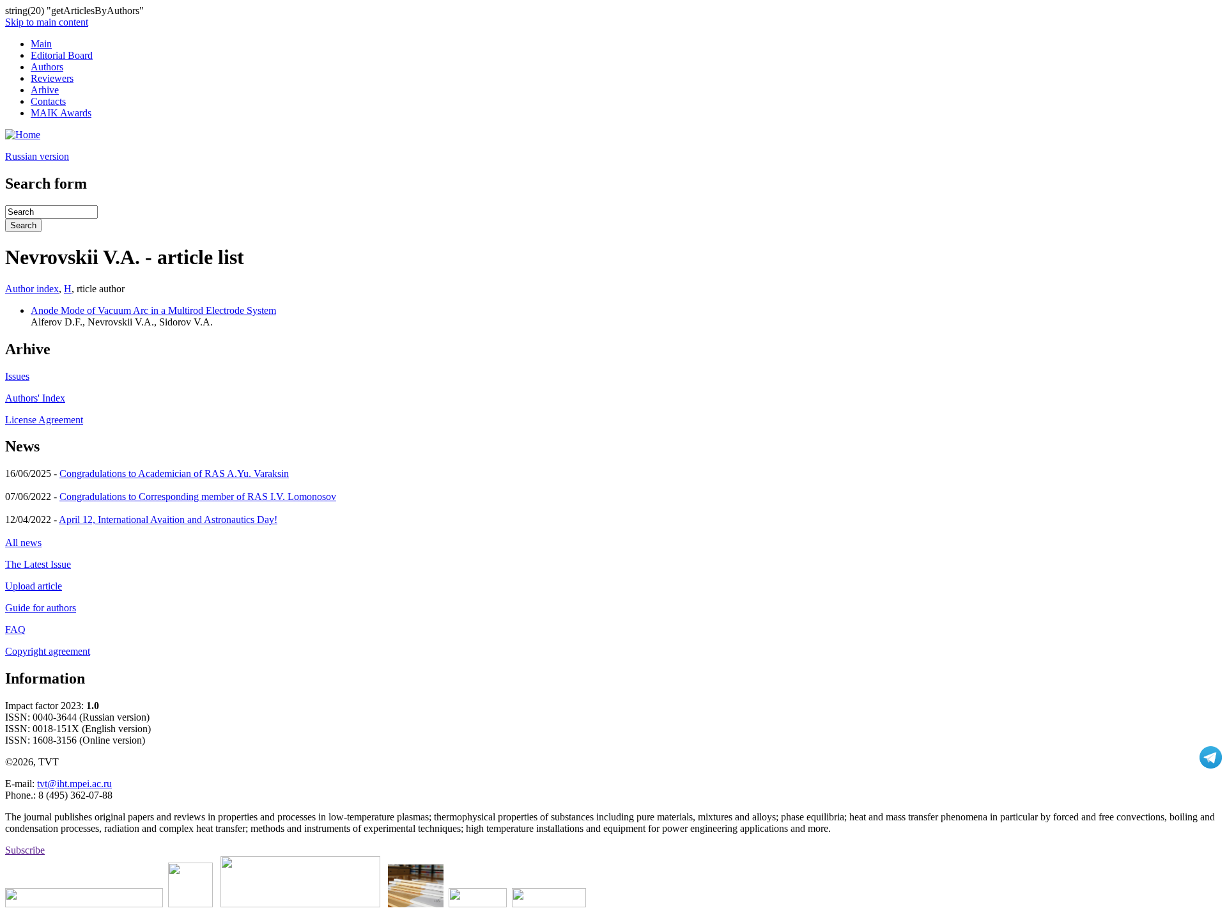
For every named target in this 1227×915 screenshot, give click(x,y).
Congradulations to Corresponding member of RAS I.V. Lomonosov (197, 496)
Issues (17, 376)
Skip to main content (46, 22)
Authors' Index (35, 398)
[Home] (22, 134)
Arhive (45, 89)
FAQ (15, 629)
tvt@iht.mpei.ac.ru (74, 783)
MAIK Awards (61, 112)
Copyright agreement (47, 651)
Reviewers (52, 78)
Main (41, 43)
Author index (32, 288)
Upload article (33, 586)
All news (23, 542)
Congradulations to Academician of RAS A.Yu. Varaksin (174, 473)
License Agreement (44, 419)
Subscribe (25, 850)
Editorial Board (62, 55)
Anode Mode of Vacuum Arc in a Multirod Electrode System (153, 310)
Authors (47, 66)
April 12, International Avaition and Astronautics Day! (168, 519)
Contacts (48, 101)
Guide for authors (40, 607)
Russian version (37, 156)
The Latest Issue (38, 564)
